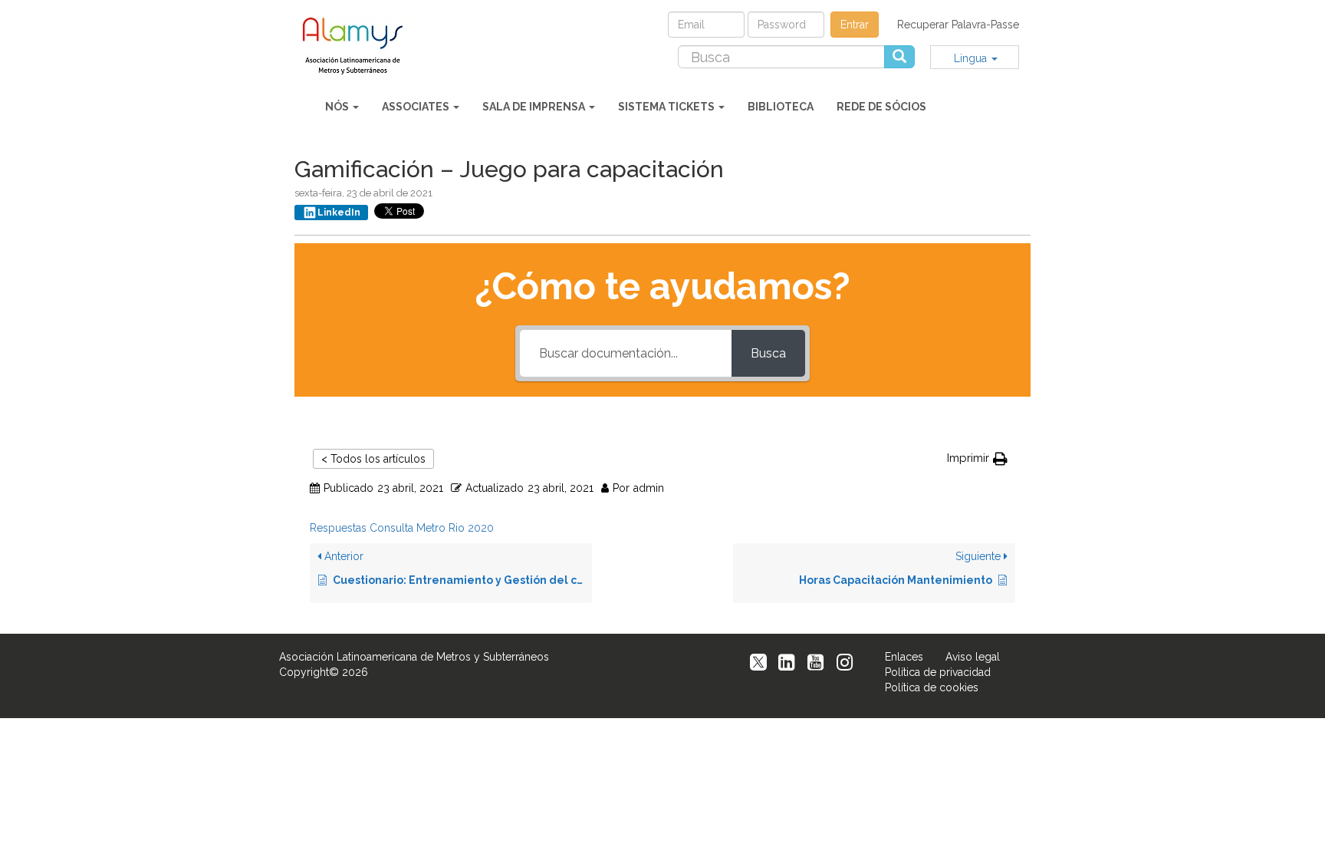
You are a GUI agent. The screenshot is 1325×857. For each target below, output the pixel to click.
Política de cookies (931, 687)
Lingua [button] (972, 58)
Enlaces (904, 657)
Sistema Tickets (667, 107)
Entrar (854, 24)
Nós (338, 107)
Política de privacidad (938, 672)
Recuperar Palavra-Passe (958, 24)
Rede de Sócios (881, 107)
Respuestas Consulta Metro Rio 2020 (402, 528)
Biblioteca (781, 107)
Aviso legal (972, 657)
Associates (417, 107)
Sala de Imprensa (534, 107)
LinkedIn (338, 212)
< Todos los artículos (373, 459)
